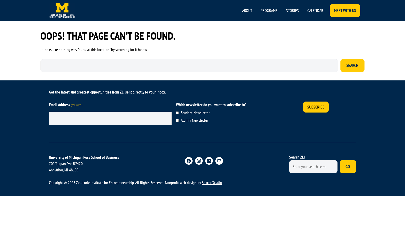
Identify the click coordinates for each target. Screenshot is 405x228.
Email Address (65, 104)
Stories (292, 10)
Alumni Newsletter (194, 120)
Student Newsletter (195, 112)
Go (348, 166)
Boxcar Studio (212, 182)
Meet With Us (345, 10)
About (247, 10)
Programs (269, 10)
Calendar (315, 10)
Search (352, 65)
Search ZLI (297, 157)
